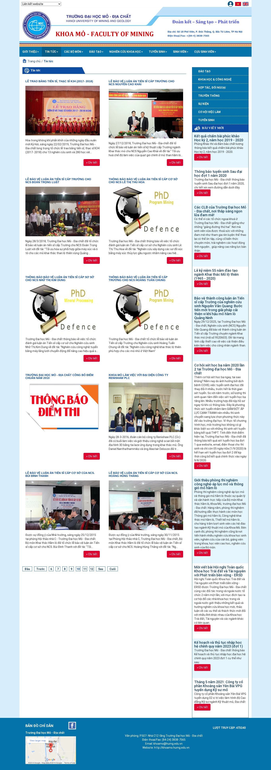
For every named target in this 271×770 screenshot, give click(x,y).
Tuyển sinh (157, 51)
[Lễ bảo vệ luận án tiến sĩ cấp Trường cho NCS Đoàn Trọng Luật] (62, 211)
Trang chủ (34, 61)
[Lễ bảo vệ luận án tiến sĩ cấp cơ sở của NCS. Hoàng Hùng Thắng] (146, 505)
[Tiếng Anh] (246, 3)
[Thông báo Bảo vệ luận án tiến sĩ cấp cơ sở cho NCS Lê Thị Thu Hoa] (146, 211)
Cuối (113, 569)
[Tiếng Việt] (238, 3)
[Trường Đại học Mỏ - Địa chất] (72, 725)
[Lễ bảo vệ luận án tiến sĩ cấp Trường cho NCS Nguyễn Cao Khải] (146, 113)
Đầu (27, 569)
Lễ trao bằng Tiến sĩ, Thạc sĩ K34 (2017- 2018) (59, 81)
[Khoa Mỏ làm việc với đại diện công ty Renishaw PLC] (146, 407)
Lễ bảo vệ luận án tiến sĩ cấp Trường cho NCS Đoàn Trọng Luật (58, 181)
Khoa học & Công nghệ (215, 79)
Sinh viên (179, 51)
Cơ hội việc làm (209, 112)
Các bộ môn (72, 51)
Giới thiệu (29, 51)
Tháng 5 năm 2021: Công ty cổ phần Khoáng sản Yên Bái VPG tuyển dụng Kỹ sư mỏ (218, 686)
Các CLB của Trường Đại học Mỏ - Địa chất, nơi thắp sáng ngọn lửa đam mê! (220, 211)
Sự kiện (203, 103)
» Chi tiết (91, 162)
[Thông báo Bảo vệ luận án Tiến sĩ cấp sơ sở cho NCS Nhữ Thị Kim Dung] (62, 309)
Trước (40, 569)
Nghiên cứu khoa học (125, 51)
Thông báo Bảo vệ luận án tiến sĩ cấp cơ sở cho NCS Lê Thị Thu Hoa (143, 181)
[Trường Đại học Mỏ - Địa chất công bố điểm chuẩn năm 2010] (62, 407)
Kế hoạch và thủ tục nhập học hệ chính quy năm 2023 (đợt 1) (218, 644)
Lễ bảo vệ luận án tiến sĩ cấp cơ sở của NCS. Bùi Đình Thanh (60, 474)
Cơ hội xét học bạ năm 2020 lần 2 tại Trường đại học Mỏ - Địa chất (219, 369)
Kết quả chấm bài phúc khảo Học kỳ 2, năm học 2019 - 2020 (218, 138)
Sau (100, 569)
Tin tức (50, 51)
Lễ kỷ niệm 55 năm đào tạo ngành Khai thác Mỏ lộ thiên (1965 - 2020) (216, 274)
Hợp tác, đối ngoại (212, 87)
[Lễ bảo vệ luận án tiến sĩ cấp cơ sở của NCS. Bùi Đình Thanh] (62, 505)
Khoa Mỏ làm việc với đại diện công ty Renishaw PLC (138, 376)
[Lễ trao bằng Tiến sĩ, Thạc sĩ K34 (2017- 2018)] (62, 110)
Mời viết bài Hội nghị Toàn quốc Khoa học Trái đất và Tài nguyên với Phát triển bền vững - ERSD (220, 571)
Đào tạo (95, 51)
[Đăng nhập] (231, 3)
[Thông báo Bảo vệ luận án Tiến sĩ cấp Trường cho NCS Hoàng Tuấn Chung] (146, 309)
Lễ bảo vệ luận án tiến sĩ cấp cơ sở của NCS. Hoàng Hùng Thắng (143, 474)
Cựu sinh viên (204, 51)
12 (91, 569)
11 (84, 569)
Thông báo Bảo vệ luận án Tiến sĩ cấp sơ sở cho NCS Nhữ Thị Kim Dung (59, 278)
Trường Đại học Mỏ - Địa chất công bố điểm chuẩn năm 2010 (59, 376)
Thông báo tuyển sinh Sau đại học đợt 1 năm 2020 (218, 173)
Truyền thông (209, 95)
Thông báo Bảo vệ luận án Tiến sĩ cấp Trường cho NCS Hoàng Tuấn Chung (138, 278)
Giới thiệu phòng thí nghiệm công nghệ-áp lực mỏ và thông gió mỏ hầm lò (218, 484)
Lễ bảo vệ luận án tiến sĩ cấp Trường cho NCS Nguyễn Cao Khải (141, 83)
